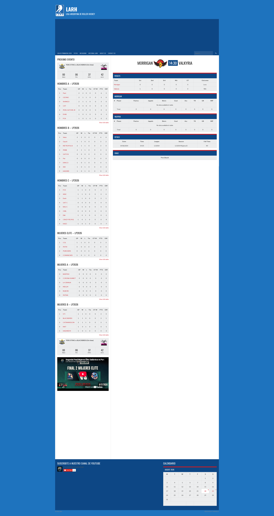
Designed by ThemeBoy (212, 511)
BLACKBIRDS (67, 318)
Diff (106, 89)
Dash (64, 198)
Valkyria (116, 89)
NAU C (65, 207)
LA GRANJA (67, 282)
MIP (211, 101)
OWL (64, 211)
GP (79, 89)
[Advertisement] (137, 35)
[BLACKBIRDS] (104, 67)
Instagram (83, 53)
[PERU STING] (62, 67)
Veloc (65, 137)
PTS (101, 89)
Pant (64, 93)
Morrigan (117, 84)
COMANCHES (68, 255)
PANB (65, 150)
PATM (65, 247)
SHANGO (66, 101)
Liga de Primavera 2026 (64, 53)
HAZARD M (67, 331)
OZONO (66, 97)
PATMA (65, 295)
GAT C (65, 203)
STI (64, 314)
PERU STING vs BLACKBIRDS (76, 65)
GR (203, 101)
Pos (59, 89)
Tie (90, 89)
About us (103, 53)
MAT (64, 327)
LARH (71, 9)
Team (65, 89)
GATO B (66, 154)
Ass (186, 101)
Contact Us (111, 53)
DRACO (65, 163)
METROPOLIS (68, 146)
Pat (64, 158)
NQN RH (66, 291)
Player (119, 101)
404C (65, 194)
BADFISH (66, 274)
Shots (164, 101)
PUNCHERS (67, 251)
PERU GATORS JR (69, 110)
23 (213, 491)
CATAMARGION (68, 322)
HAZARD (66, 171)
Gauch (65, 141)
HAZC (65, 224)
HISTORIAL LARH (93, 53)
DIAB (65, 114)
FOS (64, 190)
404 (64, 167)
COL (64, 242)
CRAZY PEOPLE (68, 219)
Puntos (136, 101)
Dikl (64, 215)
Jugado (150, 101)
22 (205, 491)
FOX (64, 118)
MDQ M (65, 287)
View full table (104, 122)
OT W (95, 89)
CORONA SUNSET (69, 278)
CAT (64, 106)
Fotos (76, 53)
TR (195, 101)
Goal (176, 101)
